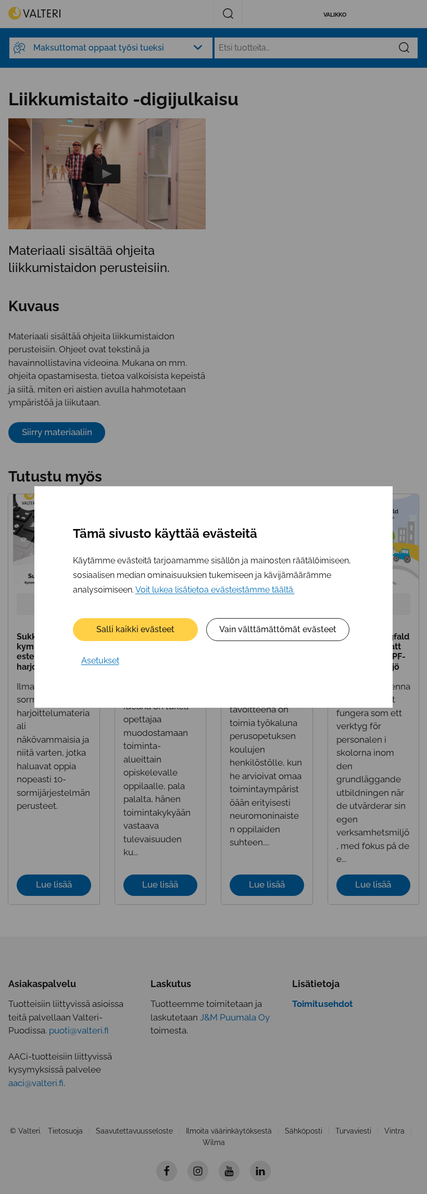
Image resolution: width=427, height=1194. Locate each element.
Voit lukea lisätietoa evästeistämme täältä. (215, 590)
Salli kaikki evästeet (135, 629)
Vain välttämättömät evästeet (277, 629)
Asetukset (100, 661)
